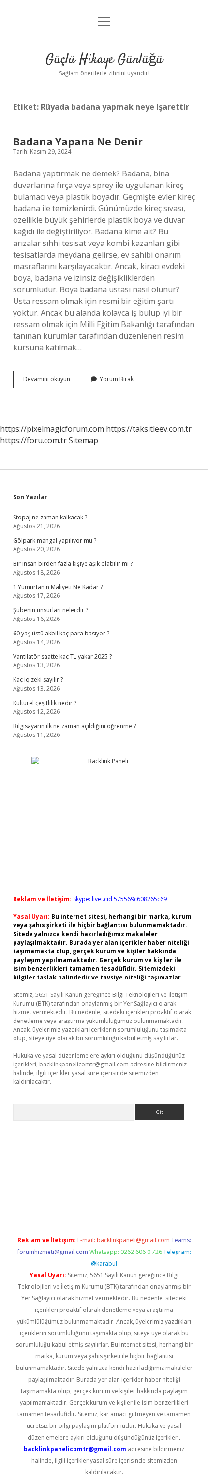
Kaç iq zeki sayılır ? (38, 680)
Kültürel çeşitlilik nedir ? (44, 703)
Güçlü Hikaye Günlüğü (104, 60)
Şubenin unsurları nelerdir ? (50, 610)
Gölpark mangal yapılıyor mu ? (54, 540)
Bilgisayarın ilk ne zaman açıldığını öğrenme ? (74, 726)
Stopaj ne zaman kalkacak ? (50, 517)
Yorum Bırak (117, 379)
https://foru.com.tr (33, 440)
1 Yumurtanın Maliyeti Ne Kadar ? (58, 587)
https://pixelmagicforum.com (52, 428)
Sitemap (83, 440)
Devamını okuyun (51, 381)
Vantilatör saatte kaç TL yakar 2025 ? (62, 656)
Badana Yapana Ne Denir (78, 141)
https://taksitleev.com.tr (149, 428)
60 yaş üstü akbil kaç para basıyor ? (61, 633)
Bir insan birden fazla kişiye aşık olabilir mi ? (73, 564)
